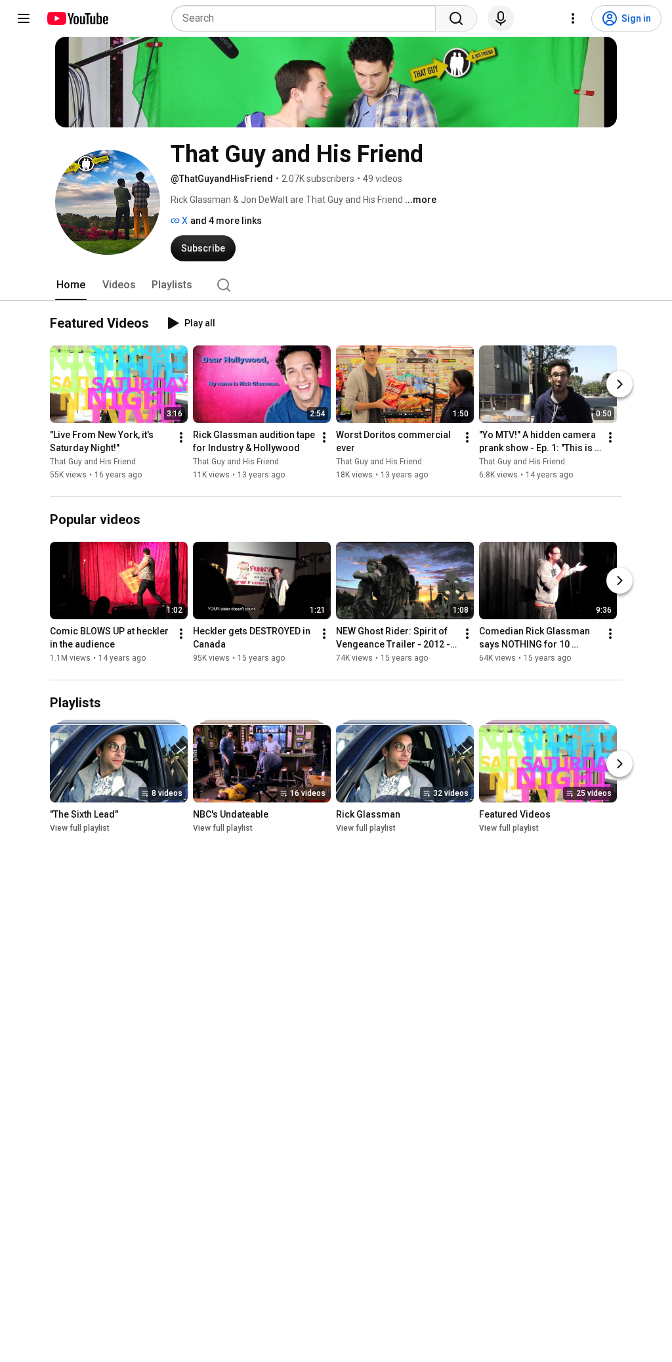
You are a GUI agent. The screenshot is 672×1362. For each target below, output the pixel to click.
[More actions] (181, 437)
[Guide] (24, 18)
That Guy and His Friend (93, 461)
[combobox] (307, 18)
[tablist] (336, 285)
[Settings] (573, 18)
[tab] (71, 285)
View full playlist (80, 828)
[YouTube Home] (77, 18)
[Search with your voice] (501, 18)
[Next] (619, 384)
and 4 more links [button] (226, 220)
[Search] (456, 18)
